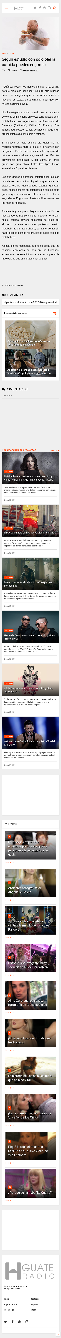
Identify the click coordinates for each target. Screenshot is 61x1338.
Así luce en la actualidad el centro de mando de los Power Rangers (29, 925)
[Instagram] (49, 7)
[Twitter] (35, 7)
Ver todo (54, 450)
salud (12, 54)
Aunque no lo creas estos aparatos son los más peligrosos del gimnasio (29, 371)
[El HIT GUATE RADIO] (19, 8)
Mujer (33, 1310)
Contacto (34, 1299)
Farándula (9, 471)
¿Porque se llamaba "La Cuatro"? (30, 1193)
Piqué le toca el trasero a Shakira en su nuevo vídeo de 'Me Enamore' (28, 1151)
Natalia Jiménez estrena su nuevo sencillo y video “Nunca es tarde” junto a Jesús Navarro (28, 478)
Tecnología (9, 1310)
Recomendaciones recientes (19, 449)
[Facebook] (40, 7)
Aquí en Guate (10, 1304)
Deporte (34, 1304)
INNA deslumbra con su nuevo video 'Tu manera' (30, 532)
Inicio (4, 54)
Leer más (9, 862)
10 (10, 1187)
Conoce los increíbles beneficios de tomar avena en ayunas (28, 343)
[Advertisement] (25, 423)
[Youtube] (44, 7)
